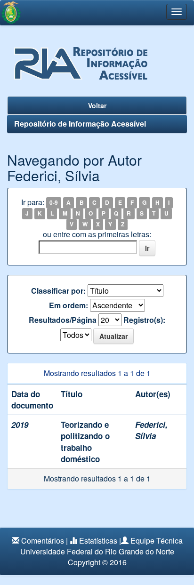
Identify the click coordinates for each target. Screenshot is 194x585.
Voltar (97, 105)
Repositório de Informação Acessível (80, 123)
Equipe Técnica (156, 540)
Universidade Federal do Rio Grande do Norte (97, 551)
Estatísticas (98, 540)
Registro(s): (144, 320)
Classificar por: (58, 291)
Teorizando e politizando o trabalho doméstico (85, 442)
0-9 (53, 203)
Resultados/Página (63, 320)
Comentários (42, 540)
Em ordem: (68, 305)
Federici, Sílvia (151, 430)
